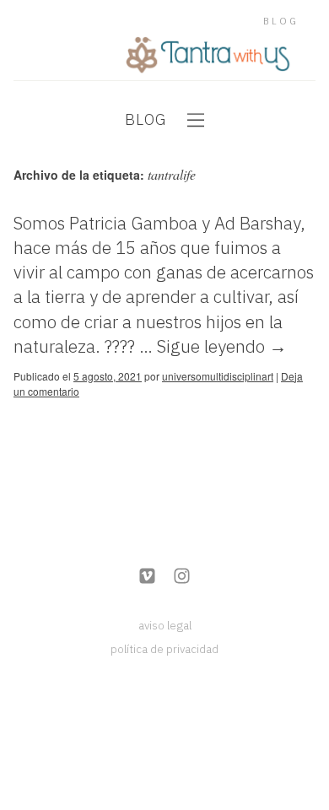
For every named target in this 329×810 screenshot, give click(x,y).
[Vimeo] (147, 577)
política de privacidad (164, 648)
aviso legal (164, 625)
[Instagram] (182, 577)
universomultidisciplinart (217, 376)
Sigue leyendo (222, 346)
